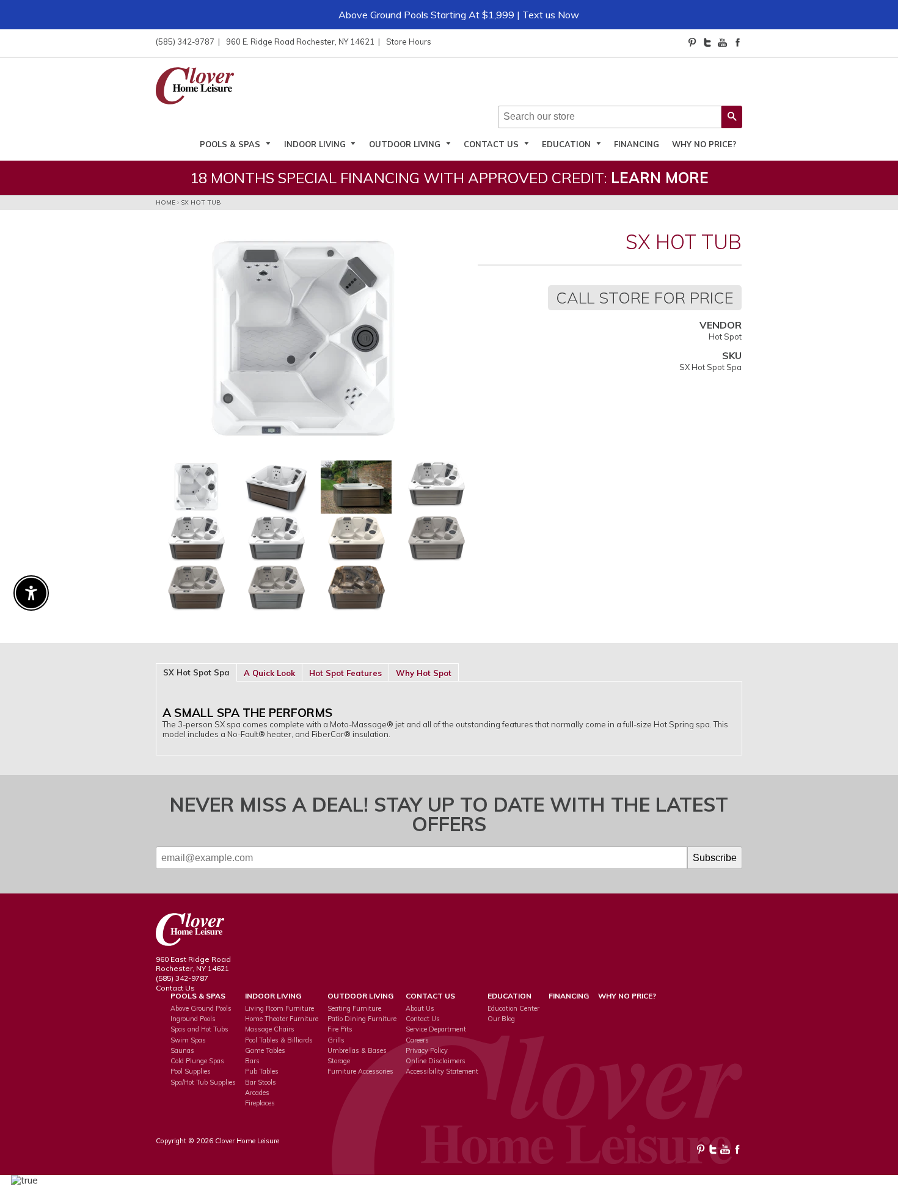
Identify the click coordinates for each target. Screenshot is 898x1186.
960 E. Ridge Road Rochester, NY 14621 (300, 41)
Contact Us (492, 143)
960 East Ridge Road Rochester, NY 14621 (193, 964)
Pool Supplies (190, 1071)
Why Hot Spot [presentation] (423, 673)
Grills (336, 1040)
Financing (636, 143)
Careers (417, 1040)
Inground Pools (193, 1018)
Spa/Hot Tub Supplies (203, 1082)
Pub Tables (262, 1071)
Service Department (436, 1029)
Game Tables (265, 1050)
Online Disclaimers (435, 1061)
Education (567, 143)
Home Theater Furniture (281, 1018)
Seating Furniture (354, 1008)
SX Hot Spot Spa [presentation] (196, 672)
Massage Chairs (269, 1029)
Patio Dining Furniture (361, 1018)
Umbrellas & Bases (357, 1050)
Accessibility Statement (442, 1071)
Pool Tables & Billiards (279, 1040)
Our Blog (501, 1018)
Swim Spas (188, 1040)
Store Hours (408, 41)
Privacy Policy (427, 1050)
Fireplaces (260, 1103)
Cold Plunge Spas (197, 1061)
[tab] (196, 672)
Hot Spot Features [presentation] (345, 673)
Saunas (182, 1050)
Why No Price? (704, 143)
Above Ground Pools (201, 1008)
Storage (338, 1061)
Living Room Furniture (279, 1008)
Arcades (257, 1092)
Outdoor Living (406, 143)
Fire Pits (339, 1029)
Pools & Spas (231, 143)
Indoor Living (316, 143)
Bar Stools (260, 1082)
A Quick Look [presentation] (269, 673)
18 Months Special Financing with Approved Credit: (449, 178)
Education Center (513, 1008)
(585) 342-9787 (185, 41)
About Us (420, 1008)
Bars (252, 1061)
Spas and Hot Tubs (199, 1029)
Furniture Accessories (360, 1071)
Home (165, 202)
